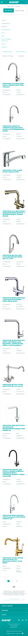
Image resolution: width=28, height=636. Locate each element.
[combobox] (20, 56)
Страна (3, 20)
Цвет (3, 36)
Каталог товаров (7, 606)
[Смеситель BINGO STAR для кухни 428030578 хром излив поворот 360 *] (14, 511)
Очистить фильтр (20, 51)
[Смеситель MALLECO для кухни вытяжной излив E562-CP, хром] (14, 251)
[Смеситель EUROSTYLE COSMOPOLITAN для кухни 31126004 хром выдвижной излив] (14, 122)
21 (17, 581)
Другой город (19, 10)
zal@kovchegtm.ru (14, 627)
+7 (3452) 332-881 (14, 625)
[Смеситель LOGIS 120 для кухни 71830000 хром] (14, 165)
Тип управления (6, 29)
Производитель (6, 23)
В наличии (4, 26)
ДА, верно (8, 10)
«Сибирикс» (17, 633)
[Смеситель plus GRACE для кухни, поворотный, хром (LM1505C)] (14, 79)
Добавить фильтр (7, 51)
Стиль (3, 32)
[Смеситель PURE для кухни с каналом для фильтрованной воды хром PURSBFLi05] (14, 422)
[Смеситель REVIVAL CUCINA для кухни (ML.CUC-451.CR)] (14, 379)
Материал (4, 47)
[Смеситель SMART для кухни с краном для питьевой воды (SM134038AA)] (14, 293)
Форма (3, 44)
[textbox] (20, 56)
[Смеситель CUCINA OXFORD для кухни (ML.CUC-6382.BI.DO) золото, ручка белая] (14, 554)
